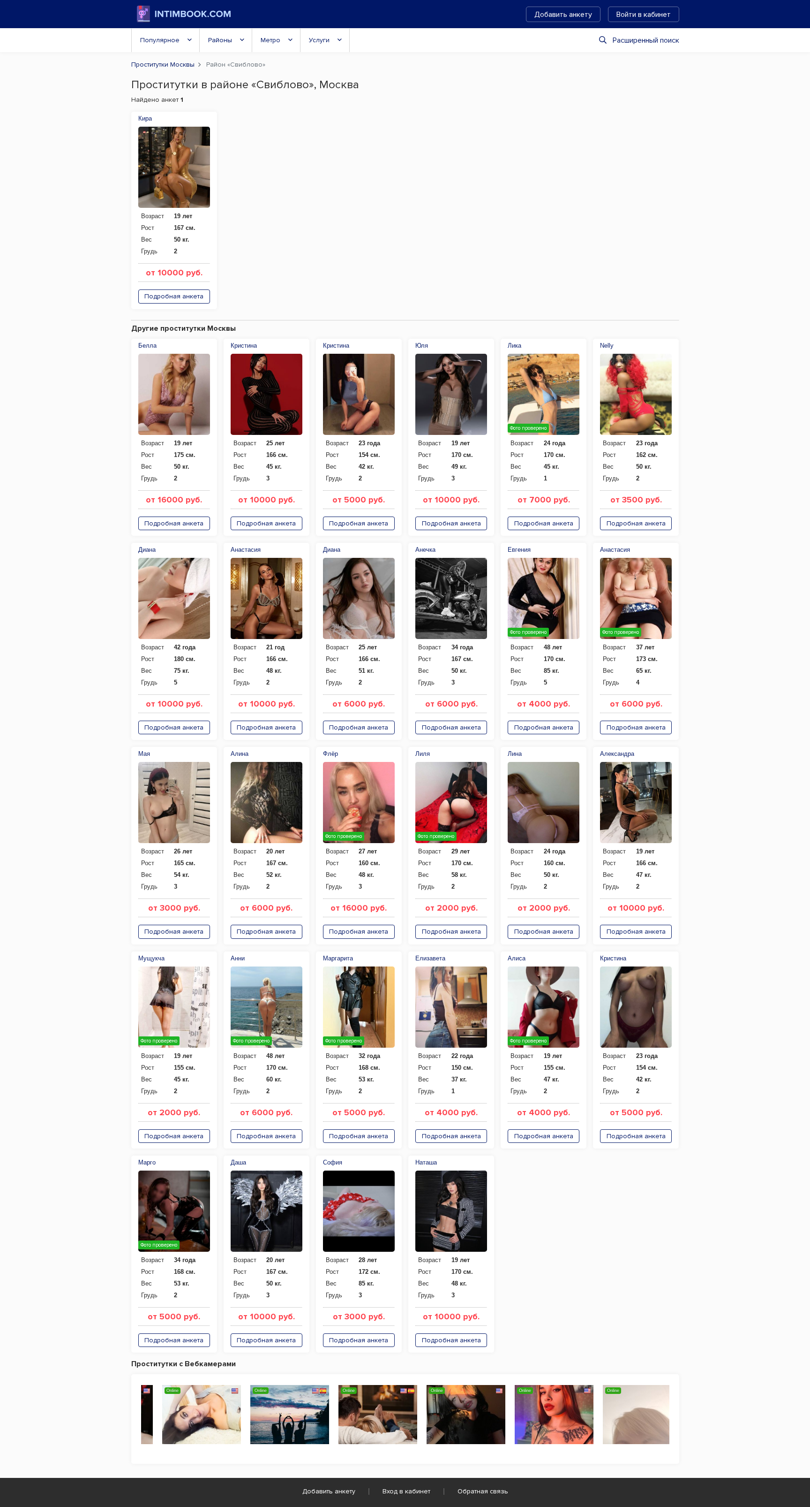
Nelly (607, 345)
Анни (238, 958)
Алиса (516, 958)
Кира (145, 118)
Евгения (519, 549)
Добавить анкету (563, 14)
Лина (515, 753)
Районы (220, 40)
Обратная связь (483, 1491)
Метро (270, 40)
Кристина (244, 345)
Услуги (319, 40)
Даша (238, 1162)
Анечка (425, 549)
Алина (239, 753)
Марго (147, 1162)
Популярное (160, 40)
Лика (514, 345)
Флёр (330, 753)
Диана (147, 549)
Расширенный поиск (646, 40)
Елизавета (430, 958)
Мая (144, 753)
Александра (617, 753)
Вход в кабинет (406, 1491)
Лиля (422, 753)
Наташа (426, 1162)
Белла (147, 345)
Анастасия (246, 549)
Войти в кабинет (643, 14)
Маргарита (338, 958)
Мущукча (151, 958)
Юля (421, 345)
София (332, 1162)
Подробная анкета (173, 296)
